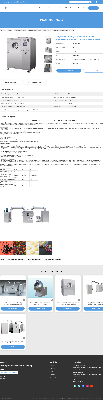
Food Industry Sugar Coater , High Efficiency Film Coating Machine (13, 303)
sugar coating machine (15, 259)
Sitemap (10, 398)
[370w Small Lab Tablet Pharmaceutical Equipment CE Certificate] (40, 288)
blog (66, 8)
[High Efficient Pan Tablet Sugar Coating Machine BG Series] (13, 326)
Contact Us (53, 378)
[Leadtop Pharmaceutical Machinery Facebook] (83, 386)
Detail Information (11, 82)
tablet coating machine (34, 259)
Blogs (51, 371)
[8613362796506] (74, 386)
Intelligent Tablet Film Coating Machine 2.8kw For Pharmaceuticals (68, 303)
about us (48, 8)
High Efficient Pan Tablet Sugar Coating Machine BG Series (12, 342)
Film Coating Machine (20, 30)
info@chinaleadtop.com (10, 372)
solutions (73, 8)
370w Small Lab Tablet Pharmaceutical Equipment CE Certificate (40, 303)
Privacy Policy (3, 398)
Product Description (35, 82)
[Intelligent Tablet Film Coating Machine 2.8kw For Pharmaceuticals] (68, 288)
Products (10, 30)
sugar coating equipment (53, 259)
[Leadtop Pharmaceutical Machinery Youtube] (91, 386)
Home (41, 8)
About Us (52, 365)
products (55, 8)
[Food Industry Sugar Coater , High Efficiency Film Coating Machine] (13, 288)
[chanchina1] (79, 386)
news (61, 8)
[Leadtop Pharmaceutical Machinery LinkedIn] (87, 386)
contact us (81, 8)
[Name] (90, 2)
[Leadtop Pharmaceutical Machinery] (13, 8)
